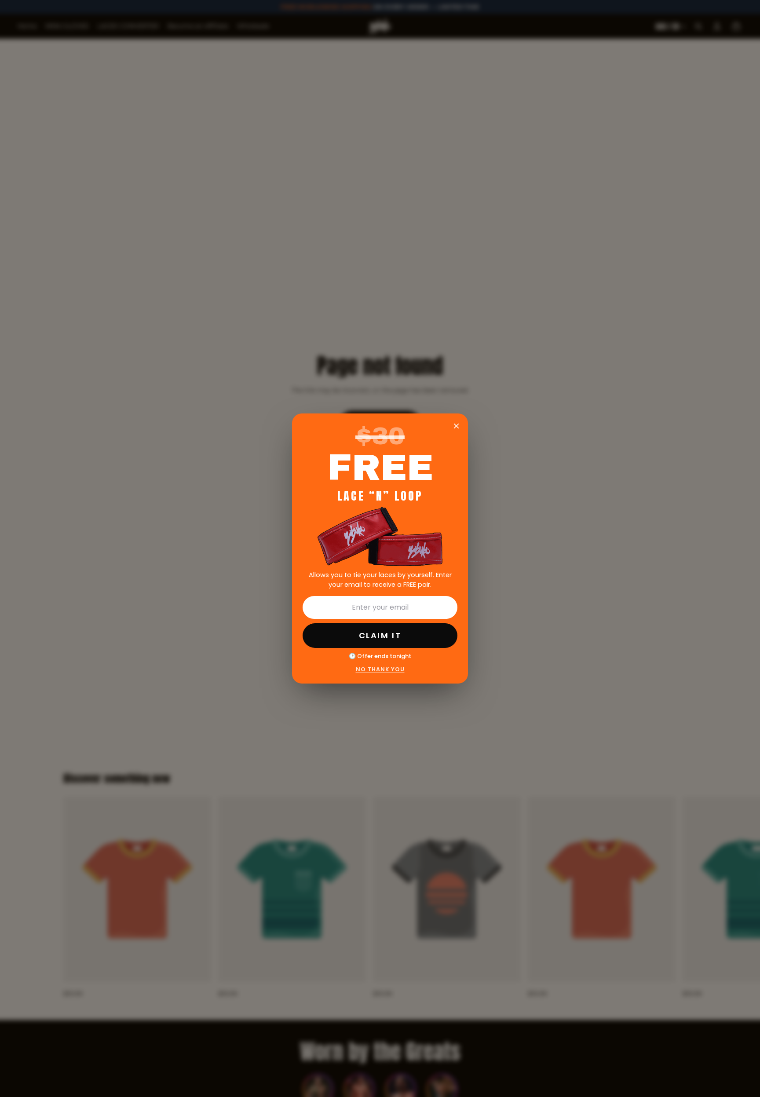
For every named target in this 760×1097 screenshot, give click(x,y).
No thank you (380, 669)
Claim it (380, 635)
